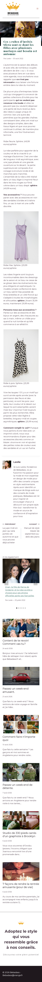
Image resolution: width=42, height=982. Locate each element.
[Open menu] (37, 8)
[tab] (16, 608)
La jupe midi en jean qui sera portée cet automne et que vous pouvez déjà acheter (10, 533)
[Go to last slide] (6, 582)
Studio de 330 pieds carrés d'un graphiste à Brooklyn (19, 834)
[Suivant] (35, 582)
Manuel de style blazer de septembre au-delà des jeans (31, 530)
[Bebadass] (13, 9)
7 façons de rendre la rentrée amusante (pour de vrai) (21, 885)
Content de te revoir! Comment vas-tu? (16, 642)
